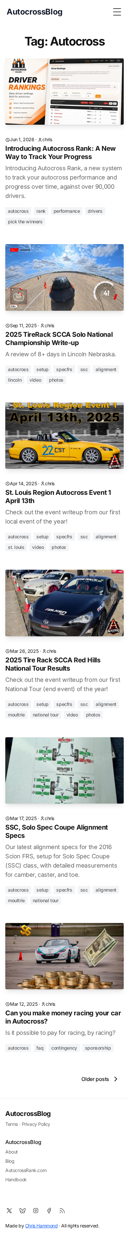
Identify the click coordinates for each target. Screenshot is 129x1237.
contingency (64, 1048)
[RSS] (62, 1210)
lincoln (15, 380)
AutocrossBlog (28, 1114)
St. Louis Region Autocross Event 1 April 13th (58, 497)
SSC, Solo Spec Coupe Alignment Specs (56, 831)
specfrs (64, 369)
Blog (9, 1161)
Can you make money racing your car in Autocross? (63, 1017)
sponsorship (98, 1048)
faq (39, 1048)
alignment (106, 369)
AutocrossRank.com (25, 1170)
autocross (18, 211)
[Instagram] (35, 1210)
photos (56, 380)
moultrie (16, 714)
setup (42, 369)
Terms (11, 1124)
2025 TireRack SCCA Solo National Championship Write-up (58, 339)
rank (40, 211)
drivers (95, 211)
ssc (84, 369)
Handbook (16, 1179)
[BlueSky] (22, 1210)
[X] (9, 1210)
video (35, 380)
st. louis (16, 547)
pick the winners (25, 221)
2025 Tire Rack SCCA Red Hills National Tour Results (52, 664)
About (11, 1152)
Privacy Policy (36, 1124)
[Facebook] (49, 1210)
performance (67, 211)
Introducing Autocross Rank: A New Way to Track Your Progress (60, 152)
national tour (46, 714)
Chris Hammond (41, 1225)
